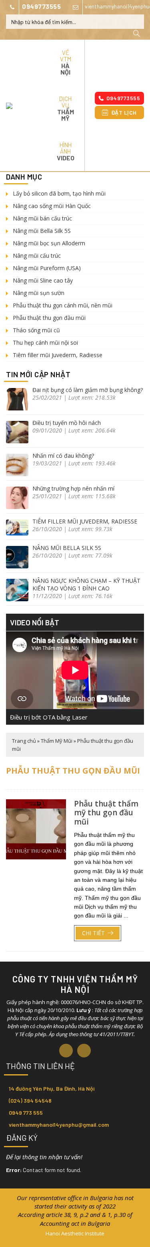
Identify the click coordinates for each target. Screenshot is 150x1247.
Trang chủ (24, 740)
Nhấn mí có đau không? (63, 455)
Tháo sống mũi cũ (36, 330)
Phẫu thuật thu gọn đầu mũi (49, 317)
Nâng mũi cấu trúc (37, 255)
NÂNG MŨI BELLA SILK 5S (66, 548)
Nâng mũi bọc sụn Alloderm (49, 243)
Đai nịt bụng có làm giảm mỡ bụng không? (87, 390)
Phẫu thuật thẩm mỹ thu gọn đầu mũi (106, 812)
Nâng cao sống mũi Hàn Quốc (52, 206)
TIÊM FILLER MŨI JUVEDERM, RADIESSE (84, 521)
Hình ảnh (65, 151)
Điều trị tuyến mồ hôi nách (66, 422)
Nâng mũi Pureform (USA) (47, 268)
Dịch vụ (65, 108)
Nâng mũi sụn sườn (38, 293)
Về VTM (65, 62)
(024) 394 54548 (30, 1100)
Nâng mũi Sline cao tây (43, 280)
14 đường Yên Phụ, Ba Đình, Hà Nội (51, 1088)
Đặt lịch (124, 112)
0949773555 (41, 6)
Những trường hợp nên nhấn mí (73, 488)
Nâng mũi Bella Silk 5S (42, 230)
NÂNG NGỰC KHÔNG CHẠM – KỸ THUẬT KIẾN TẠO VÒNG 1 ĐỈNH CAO (86, 584)
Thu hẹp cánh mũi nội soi (45, 342)
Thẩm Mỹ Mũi (56, 740)
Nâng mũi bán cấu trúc (42, 218)
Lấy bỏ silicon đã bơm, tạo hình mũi (59, 193)
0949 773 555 (26, 1112)
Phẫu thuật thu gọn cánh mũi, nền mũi (62, 305)
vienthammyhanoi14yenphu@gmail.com (59, 1124)
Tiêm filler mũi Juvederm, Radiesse (57, 355)
